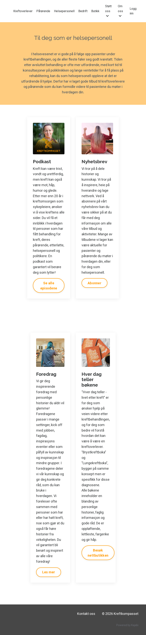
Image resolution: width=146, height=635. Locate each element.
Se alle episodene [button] (48, 285)
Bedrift (82, 11)
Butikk (95, 11)
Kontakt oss (86, 614)
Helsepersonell (64, 11)
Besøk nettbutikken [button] (98, 552)
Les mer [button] (48, 572)
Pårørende (43, 11)
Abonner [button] (94, 283)
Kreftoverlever (23, 11)
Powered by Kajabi (127, 625)
